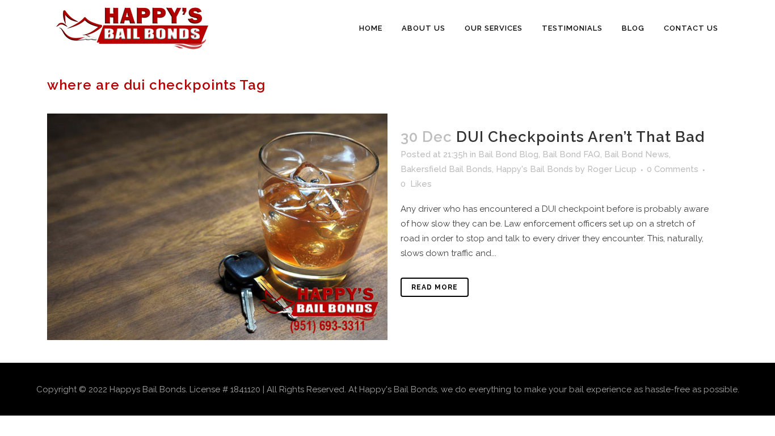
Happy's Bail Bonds (534, 169)
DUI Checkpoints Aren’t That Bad (580, 136)
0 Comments (672, 169)
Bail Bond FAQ (571, 154)
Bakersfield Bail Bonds (446, 169)
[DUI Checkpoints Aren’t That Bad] (217, 227)
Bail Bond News (636, 154)
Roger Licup (612, 169)
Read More (434, 287)
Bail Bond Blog (508, 154)
